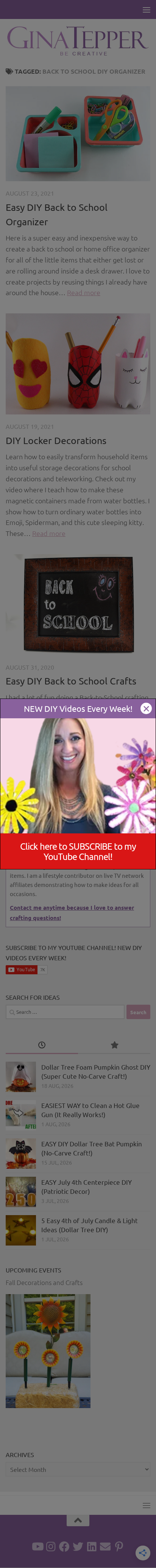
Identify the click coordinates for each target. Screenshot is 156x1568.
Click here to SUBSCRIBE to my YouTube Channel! (78, 851)
